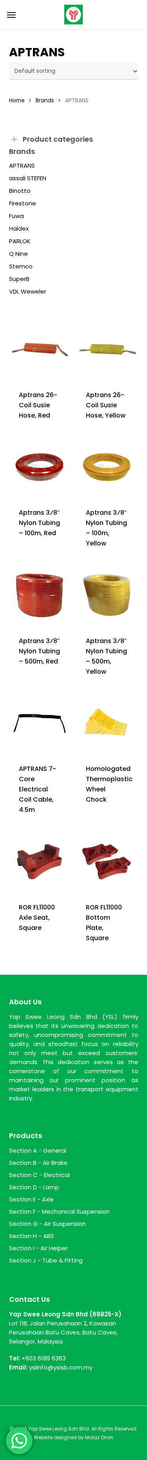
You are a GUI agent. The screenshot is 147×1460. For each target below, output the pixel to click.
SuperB (19, 279)
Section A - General (37, 1150)
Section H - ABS (31, 1236)
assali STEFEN (27, 178)
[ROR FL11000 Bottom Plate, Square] (106, 861)
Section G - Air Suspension (47, 1224)
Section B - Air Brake (38, 1163)
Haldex (19, 229)
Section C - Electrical (39, 1175)
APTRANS (22, 166)
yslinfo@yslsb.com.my (61, 1367)
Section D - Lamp (34, 1187)
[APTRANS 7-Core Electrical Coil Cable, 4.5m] (39, 723)
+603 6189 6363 (44, 1358)
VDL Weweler (27, 292)
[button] (11, 14)
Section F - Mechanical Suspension (59, 1211)
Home (17, 100)
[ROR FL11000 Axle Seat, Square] (39, 861)
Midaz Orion (99, 1437)
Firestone (22, 203)
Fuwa (16, 216)
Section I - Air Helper (38, 1248)
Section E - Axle (31, 1199)
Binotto (20, 191)
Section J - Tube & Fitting (46, 1260)
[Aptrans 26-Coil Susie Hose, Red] (39, 349)
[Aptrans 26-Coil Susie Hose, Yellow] (106, 349)
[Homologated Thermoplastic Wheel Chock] (106, 723)
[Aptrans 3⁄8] (39, 467)
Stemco (21, 266)
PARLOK (20, 241)
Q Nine (18, 254)
